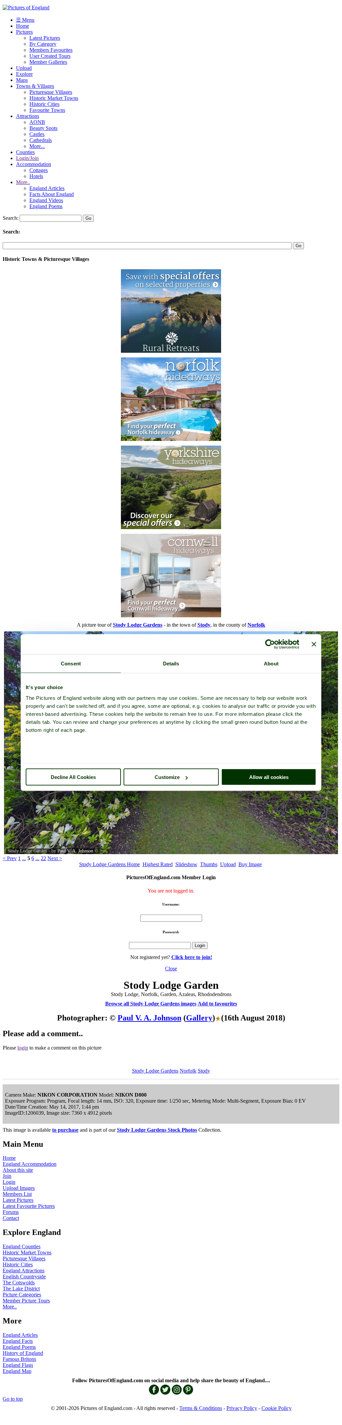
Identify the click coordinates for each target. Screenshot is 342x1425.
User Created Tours (49, 56)
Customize (167, 777)
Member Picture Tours (26, 1300)
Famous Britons (19, 1359)
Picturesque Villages (50, 92)
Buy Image (250, 864)
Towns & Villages (35, 86)
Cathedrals (40, 140)
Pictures (24, 32)
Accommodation (33, 164)
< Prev (10, 858)
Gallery (199, 1017)
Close (171, 968)
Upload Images (19, 1188)
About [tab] (271, 663)
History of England (23, 1353)
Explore (24, 74)
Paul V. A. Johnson (75, 850)
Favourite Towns (47, 110)
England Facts (18, 1341)
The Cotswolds (19, 1282)
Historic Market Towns (53, 98)
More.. (23, 182)
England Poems (45, 206)
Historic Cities (44, 104)
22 (43, 858)
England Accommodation (29, 1164)
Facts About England (51, 194)
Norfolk (188, 1071)
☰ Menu (25, 20)
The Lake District (21, 1288)
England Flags (18, 1365)
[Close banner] (314, 644)
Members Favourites (50, 50)
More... (37, 146)
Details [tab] (171, 663)
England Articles (46, 188)
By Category (42, 44)
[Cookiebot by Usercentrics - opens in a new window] (270, 644)
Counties (25, 152)
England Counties (21, 1246)
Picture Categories (22, 1294)
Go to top (13, 1399)
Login (9, 1182)
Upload (24, 68)
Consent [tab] (71, 663)
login (22, 1048)
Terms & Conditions (200, 1408)
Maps (22, 80)
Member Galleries (48, 62)
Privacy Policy (241, 1408)
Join (7, 1176)
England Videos (46, 200)
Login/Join (27, 158)
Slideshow (186, 864)
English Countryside (24, 1276)
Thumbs (208, 864)
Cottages (38, 170)
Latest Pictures (44, 38)
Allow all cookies (269, 777)
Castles (36, 134)
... (24, 858)
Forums (11, 1212)
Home (22, 26)
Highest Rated (158, 864)
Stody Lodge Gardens (155, 1071)
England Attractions (23, 1270)
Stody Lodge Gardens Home (109, 864)
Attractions (27, 116)
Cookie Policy (277, 1408)
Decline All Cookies (73, 777)
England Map (17, 1371)
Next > (54, 858)
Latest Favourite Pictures (29, 1206)
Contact (11, 1218)
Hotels (36, 176)
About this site (18, 1170)
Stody (204, 1071)
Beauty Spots (43, 128)
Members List (17, 1194)
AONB (37, 122)
